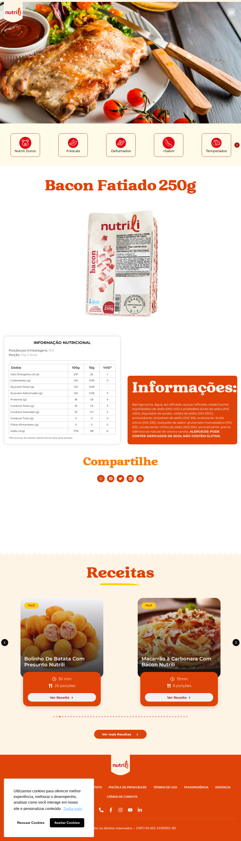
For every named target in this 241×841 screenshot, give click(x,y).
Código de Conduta (122, 796)
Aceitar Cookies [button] (67, 823)
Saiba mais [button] (72, 809)
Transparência (196, 787)
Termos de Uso (165, 787)
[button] (231, 12)
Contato (95, 787)
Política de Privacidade (128, 787)
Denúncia (223, 787)
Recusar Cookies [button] (30, 823)
